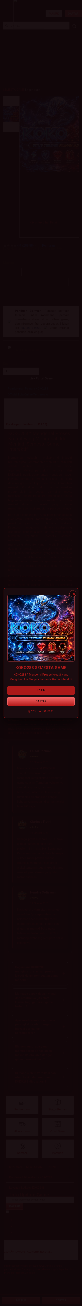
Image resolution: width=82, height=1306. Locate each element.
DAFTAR (41, 701)
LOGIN (41, 690)
